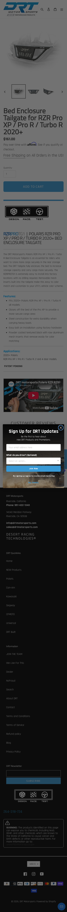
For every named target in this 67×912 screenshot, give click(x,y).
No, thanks (33, 482)
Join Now (33, 468)
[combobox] (33, 461)
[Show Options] (58, 461)
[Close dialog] (60, 427)
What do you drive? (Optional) (21, 455)
